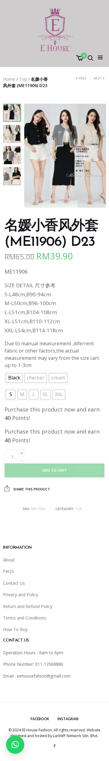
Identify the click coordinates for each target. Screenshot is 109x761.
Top (23, 79)
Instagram (68, 718)
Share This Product (31, 489)
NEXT (98, 78)
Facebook (40, 718)
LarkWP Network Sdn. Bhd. (75, 735)
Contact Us (14, 583)
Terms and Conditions (24, 618)
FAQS (8, 571)
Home (9, 79)
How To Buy (15, 629)
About (9, 560)
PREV (82, 78)
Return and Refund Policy (27, 606)
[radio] (14, 377)
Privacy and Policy (20, 594)
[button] (15, 745)
